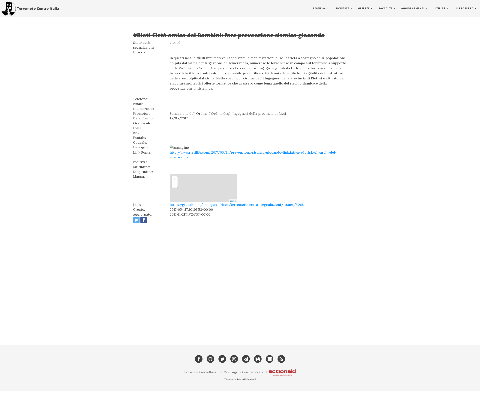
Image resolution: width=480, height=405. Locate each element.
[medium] (257, 358)
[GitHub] (210, 358)
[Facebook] (198, 358)
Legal (234, 372)
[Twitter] (222, 358)
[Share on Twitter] (136, 220)
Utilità (439, 8)
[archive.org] (269, 358)
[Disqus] (240, 282)
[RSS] (281, 358)
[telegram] (246, 358)
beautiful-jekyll (246, 379)
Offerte (364, 8)
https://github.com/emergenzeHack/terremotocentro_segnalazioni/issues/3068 (237, 204)
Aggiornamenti (412, 8)
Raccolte (385, 8)
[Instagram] (234, 358)
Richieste (342, 8)
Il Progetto (465, 8)
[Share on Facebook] (143, 220)
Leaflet (233, 200)
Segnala (319, 8)
